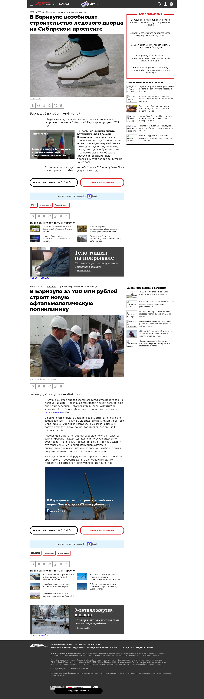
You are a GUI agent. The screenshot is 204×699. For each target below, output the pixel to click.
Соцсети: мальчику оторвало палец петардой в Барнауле (150, 46)
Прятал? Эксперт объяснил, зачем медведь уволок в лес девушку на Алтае (155, 313)
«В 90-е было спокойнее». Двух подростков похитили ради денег (155, 293)
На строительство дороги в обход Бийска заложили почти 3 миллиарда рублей (58, 576)
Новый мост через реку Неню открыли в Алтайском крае (56, 585)
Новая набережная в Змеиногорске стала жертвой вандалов (56, 238)
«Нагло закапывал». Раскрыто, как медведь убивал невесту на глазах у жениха (156, 128)
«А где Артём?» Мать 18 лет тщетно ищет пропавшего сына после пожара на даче (155, 118)
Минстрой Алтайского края (43, 379)
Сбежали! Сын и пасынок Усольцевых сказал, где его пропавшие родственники (156, 304)
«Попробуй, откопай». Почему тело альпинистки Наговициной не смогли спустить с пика (155, 333)
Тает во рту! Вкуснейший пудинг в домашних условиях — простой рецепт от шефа (155, 108)
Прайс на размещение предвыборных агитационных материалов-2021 (83, 648)
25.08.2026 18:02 (37, 287)
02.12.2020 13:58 (37, 12)
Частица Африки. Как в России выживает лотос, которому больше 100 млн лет (155, 138)
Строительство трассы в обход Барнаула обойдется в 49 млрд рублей (57, 229)
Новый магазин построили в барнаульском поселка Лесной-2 (58, 595)
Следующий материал (78, 691)
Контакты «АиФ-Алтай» (61, 645)
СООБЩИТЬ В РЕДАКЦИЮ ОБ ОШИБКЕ (137, 648)
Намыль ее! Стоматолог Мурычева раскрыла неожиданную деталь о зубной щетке (155, 323)
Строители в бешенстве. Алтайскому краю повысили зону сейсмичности (105, 238)
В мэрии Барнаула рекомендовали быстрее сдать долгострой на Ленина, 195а (104, 229)
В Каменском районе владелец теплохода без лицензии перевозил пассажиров (150, 70)
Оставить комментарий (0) (102, 182)
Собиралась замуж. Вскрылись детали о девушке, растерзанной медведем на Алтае (154, 343)
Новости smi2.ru (40, 277)
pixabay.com (35, 98)
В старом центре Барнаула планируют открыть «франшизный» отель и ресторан (150, 58)
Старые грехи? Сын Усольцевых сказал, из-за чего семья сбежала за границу (156, 98)
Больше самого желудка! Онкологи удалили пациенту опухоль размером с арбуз (150, 22)
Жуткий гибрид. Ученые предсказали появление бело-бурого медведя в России (156, 88)
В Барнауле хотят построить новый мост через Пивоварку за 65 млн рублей (80, 502)
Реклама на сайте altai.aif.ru (89, 645)
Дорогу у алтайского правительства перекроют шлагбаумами (150, 34)
